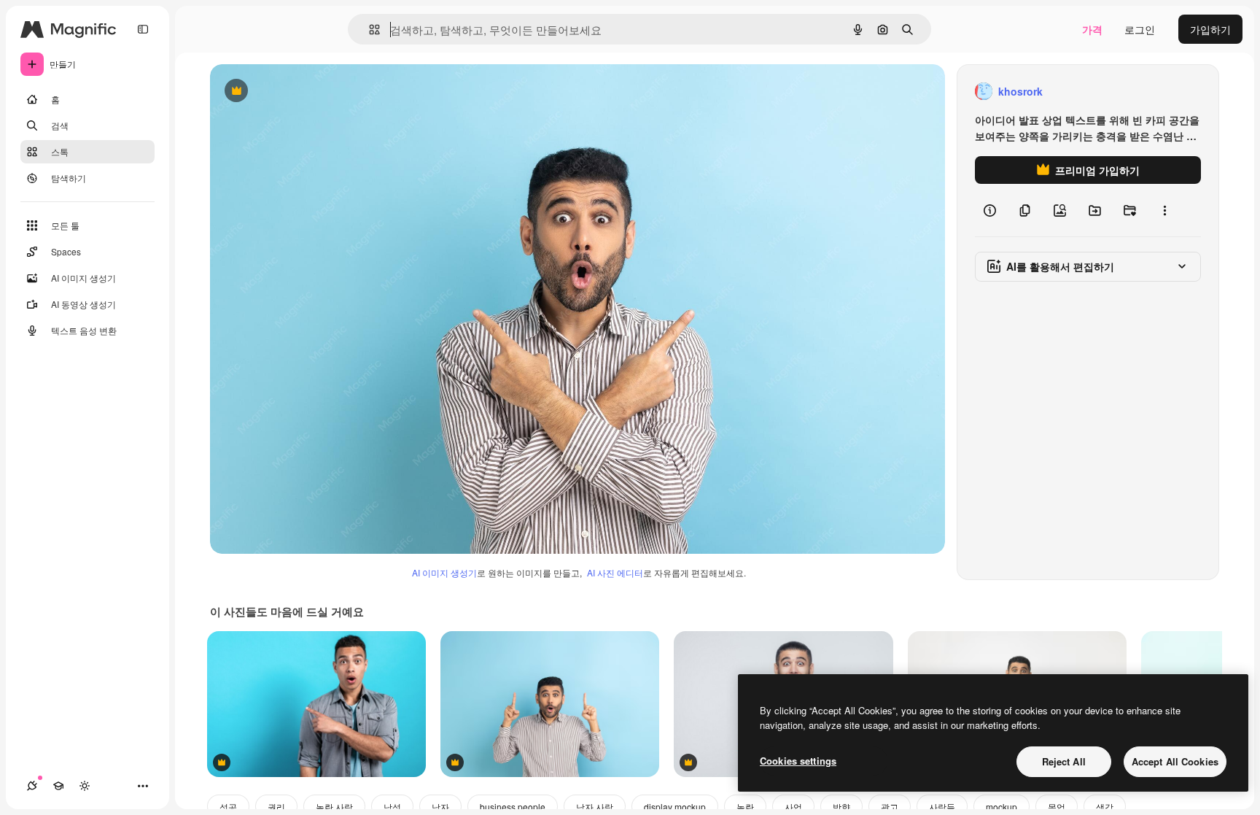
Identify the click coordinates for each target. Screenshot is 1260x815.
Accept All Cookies (1175, 761)
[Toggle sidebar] (143, 29)
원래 (294, 91)
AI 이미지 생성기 (444, 572)
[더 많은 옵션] (1164, 210)
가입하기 (1210, 29)
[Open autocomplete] (369, 29)
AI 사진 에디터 (615, 572)
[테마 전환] (84, 785)
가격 (1092, 29)
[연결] (32, 785)
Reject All (1064, 761)
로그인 (1139, 29)
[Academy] (58, 785)
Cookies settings (798, 761)
